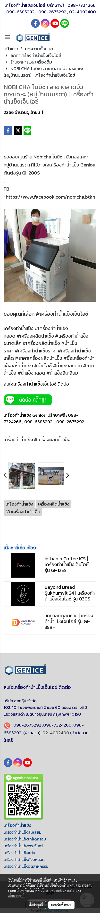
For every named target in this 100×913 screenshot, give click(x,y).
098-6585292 (20, 12)
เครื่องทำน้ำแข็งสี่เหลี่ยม (23, 832)
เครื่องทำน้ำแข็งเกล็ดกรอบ (25, 839)
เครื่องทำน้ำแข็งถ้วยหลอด (24, 859)
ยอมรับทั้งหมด (61, 905)
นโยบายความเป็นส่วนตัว (57, 890)
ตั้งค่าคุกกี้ (36, 905)
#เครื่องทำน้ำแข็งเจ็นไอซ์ (62, 314)
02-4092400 (82, 12)
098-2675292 (52, 12)
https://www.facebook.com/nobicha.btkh (50, 197)
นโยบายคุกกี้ (16, 895)
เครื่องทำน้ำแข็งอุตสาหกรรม (26, 866)
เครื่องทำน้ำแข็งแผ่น (19, 853)
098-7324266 (81, 5)
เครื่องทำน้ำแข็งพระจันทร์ (23, 846)
